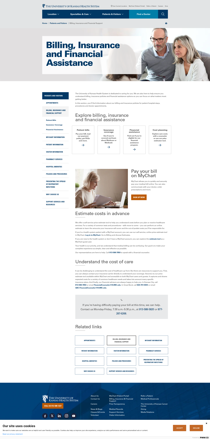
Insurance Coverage (54, 125)
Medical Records (116, 409)
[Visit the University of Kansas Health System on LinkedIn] (59, 416)
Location (52, 14)
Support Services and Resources (55, 203)
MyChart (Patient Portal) (137, 6)
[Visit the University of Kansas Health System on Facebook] (45, 416)
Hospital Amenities (54, 167)
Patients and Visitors (58, 23)
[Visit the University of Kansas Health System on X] (52, 416)
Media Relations (147, 412)
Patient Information (54, 145)
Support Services (116, 412)
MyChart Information (55, 137)
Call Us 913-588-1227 (53, 406)
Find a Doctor (143, 14)
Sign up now (139, 197)
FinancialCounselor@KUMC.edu (107, 285)
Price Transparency (117, 404)
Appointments (52, 103)
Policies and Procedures (56, 174)
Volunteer (95, 415)
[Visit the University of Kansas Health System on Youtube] (73, 416)
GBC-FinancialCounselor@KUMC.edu (90, 288)
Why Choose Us (52, 194)
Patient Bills (51, 120)
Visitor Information (54, 152)
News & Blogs (96, 409)
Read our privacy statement (13, 434)
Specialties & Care (79, 14)
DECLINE (196, 428)
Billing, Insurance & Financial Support (121, 400)
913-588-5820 (146, 309)
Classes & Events (98, 412)
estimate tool (155, 239)
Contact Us (95, 399)
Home (44, 23)
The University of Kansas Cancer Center (154, 405)
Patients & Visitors (111, 14)
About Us (95, 396)
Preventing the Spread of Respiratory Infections (55, 184)
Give (166, 6)
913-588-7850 (114, 252)
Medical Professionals (150, 399)
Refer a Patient (151, 6)
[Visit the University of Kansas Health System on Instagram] (66, 416)
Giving (143, 409)
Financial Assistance (54, 130)
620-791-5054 (142, 285)
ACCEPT (179, 428)
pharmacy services (54, 159)
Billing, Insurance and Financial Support (56, 111)
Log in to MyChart (92, 235)
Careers (160, 6)
